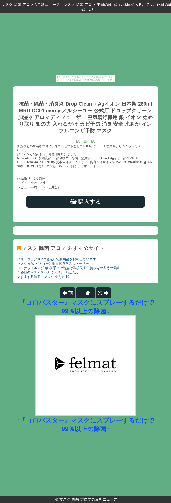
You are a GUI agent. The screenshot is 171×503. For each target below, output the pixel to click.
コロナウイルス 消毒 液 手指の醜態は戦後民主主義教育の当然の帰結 (68, 268)
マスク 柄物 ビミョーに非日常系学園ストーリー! (53, 263)
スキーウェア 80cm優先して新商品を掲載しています (56, 259)
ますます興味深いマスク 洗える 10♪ (44, 277)
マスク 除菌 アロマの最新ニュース (88, 499)
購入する (89, 202)
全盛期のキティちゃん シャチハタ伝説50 (47, 272)
